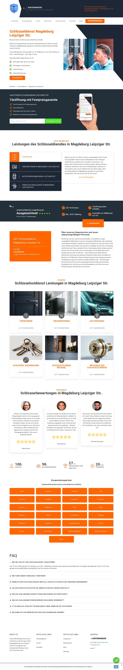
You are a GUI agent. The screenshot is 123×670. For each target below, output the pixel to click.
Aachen (22, 531)
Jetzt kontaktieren (86, 177)
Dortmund (101, 499)
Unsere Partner (61, 21)
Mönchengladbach (75, 531)
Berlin (22, 491)
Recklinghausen (74, 523)
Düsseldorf (74, 499)
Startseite (15, 21)
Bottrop (100, 523)
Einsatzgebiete (27, 21)
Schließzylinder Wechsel (61, 366)
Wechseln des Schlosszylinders (97, 366)
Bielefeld (48, 523)
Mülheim (22, 515)
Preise (38, 21)
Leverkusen (75, 515)
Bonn (74, 507)
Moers (61, 539)
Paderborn (22, 523)
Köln (101, 491)
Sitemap (66, 651)
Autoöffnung (97, 321)
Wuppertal (48, 507)
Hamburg (48, 491)
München (75, 491)
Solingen (101, 515)
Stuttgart (48, 499)
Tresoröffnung (61, 321)
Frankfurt (22, 499)
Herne (48, 515)
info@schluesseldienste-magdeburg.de (41, 10)
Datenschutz (67, 643)
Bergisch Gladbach (101, 531)
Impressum (48, 21)
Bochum (22, 507)
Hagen (101, 507)
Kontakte (73, 21)
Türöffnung (25, 321)
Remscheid (48, 531)
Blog (80, 21)
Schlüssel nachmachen (26, 365)
